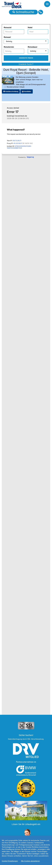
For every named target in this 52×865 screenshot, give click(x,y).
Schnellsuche (24, 12)
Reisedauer (32, 47)
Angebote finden (26, 58)
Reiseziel (7, 27)
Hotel (30, 27)
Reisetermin (9, 47)
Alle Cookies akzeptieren (30, 861)
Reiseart (7, 37)
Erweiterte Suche (25, 64)
